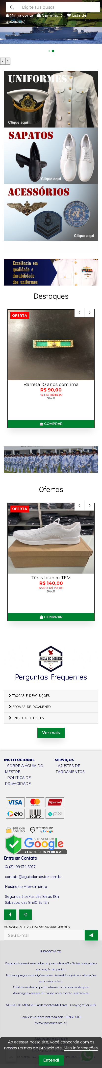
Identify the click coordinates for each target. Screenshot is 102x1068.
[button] (49, 51)
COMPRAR (53, 423)
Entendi (51, 1060)
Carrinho (52, 15)
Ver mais (51, 732)
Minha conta (21, 15)
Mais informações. (81, 1048)
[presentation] (2, 61)
